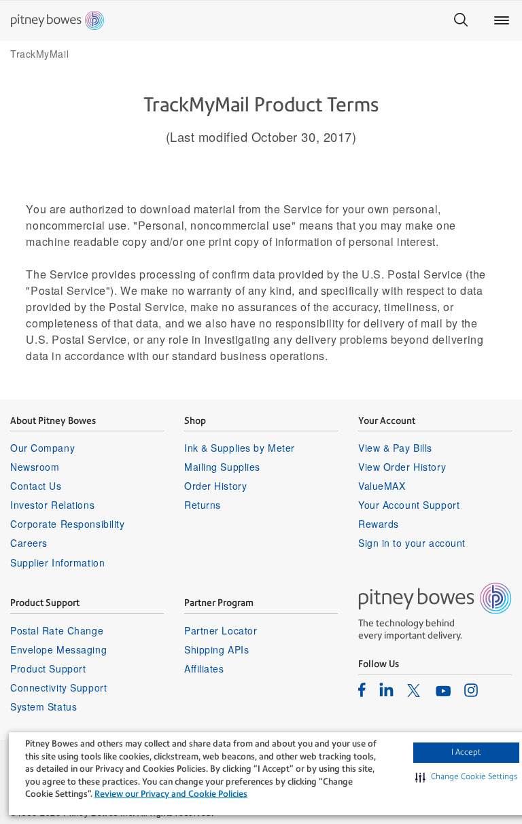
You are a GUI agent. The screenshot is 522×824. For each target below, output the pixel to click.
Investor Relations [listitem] (52, 505)
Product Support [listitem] (48, 668)
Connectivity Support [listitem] (58, 687)
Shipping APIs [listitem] (216, 649)
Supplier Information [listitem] (57, 562)
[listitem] (362, 689)
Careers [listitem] (29, 543)
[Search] (460, 20)
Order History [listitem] (215, 486)
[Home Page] (57, 20)
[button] (466, 777)
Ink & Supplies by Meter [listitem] (239, 448)
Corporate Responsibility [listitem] (67, 524)
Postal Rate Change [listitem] (56, 630)
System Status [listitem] (43, 706)
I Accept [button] (466, 752)
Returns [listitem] (202, 505)
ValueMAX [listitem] (381, 486)
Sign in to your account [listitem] (412, 543)
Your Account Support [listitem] (408, 505)
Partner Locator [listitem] (220, 630)
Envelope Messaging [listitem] (58, 649)
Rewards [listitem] (378, 524)
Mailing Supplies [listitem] (222, 467)
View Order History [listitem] (402, 467)
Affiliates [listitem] (204, 668)
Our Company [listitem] (42, 448)
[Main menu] (501, 20)
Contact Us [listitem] (36, 486)
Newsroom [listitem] (34, 467)
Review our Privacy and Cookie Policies (170, 794)
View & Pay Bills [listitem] (395, 448)
